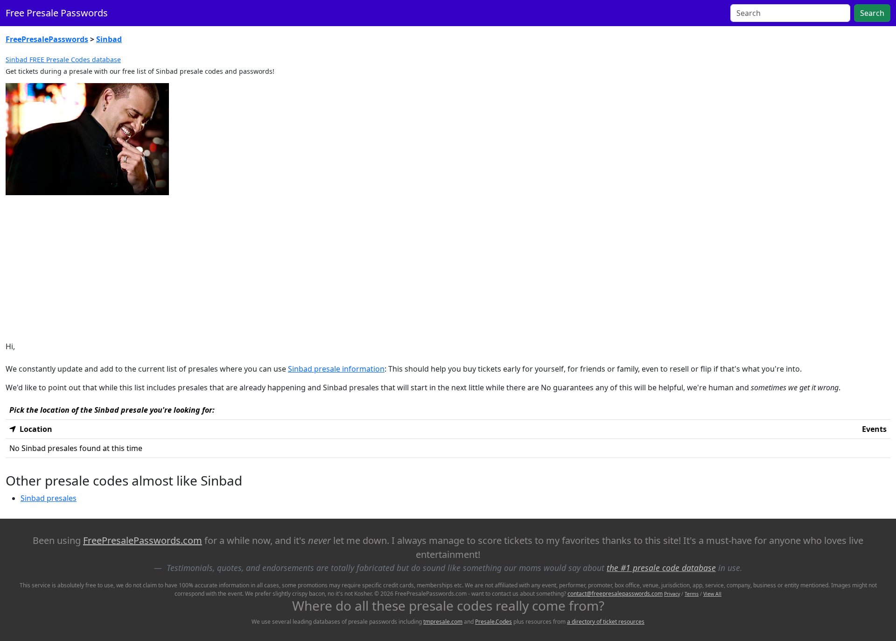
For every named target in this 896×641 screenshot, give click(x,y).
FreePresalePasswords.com (142, 540)
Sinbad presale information (336, 369)
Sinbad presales (49, 498)
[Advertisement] (448, 268)
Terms (692, 594)
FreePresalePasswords (47, 39)
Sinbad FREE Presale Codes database (63, 59)
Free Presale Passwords (57, 13)
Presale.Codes (493, 622)
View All (712, 594)
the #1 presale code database (661, 567)
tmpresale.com (442, 622)
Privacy (672, 594)
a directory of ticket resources (605, 622)
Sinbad (109, 39)
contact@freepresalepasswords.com (615, 594)
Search (872, 13)
